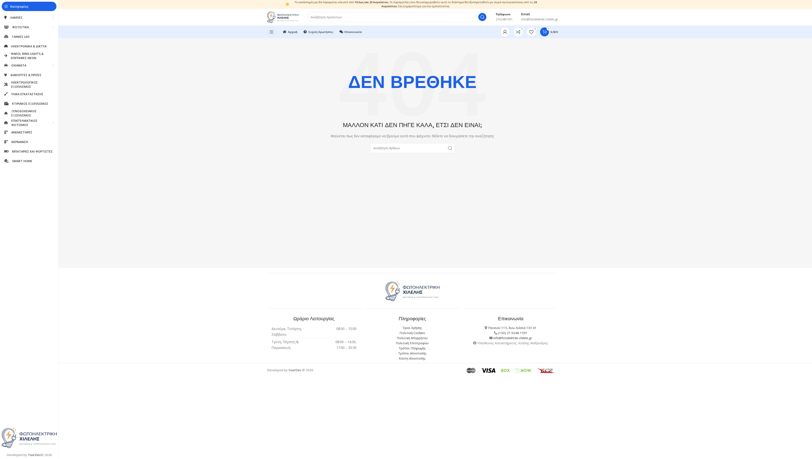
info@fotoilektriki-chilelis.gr (512, 338)
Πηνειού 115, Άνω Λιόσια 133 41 (512, 328)
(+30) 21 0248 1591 (513, 333)
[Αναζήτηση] (482, 17)
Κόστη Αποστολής (412, 358)
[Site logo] (283, 16)
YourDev (34, 455)
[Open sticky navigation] (271, 32)
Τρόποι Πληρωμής (412, 348)
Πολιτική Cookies (412, 333)
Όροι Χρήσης (412, 328)
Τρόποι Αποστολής (412, 353)
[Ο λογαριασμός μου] (505, 32)
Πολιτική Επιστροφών (412, 343)
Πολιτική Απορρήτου (412, 338)
